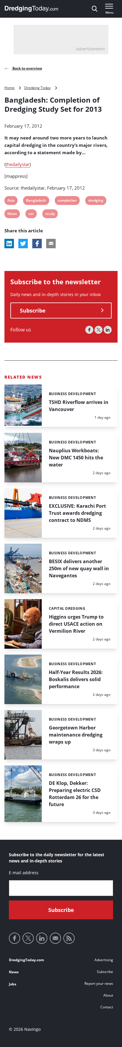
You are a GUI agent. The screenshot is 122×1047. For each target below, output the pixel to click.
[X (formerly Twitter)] (98, 330)
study (50, 214)
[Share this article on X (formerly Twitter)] (23, 243)
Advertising (103, 959)
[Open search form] (94, 9)
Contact (106, 1007)
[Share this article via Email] (51, 243)
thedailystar (18, 164)
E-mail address (23, 872)
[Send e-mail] (55, 938)
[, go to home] (31, 9)
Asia (11, 201)
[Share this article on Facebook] (37, 243)
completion (67, 201)
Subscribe (33, 310)
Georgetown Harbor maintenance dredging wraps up (75, 734)
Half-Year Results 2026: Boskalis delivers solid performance (76, 679)
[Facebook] (89, 330)
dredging (95, 201)
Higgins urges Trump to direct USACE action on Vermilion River (76, 624)
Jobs (12, 984)
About (108, 995)
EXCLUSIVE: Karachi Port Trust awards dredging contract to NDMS (77, 513)
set (32, 214)
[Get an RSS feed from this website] (69, 938)
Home (9, 87)
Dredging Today (37, 87)
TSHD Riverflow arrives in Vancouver (78, 405)
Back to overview (27, 68)
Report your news (98, 983)
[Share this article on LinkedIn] (9, 243)
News (12, 214)
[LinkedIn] (108, 330)
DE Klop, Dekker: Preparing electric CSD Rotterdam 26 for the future (75, 794)
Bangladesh (36, 201)
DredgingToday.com (26, 959)
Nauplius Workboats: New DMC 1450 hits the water (76, 457)
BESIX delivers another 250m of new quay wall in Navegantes (79, 568)
